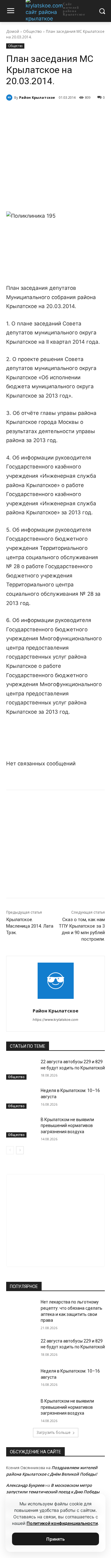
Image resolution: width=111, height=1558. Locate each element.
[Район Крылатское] (10, 97)
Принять (55, 1539)
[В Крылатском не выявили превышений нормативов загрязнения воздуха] (21, 1127)
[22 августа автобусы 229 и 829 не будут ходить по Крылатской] (21, 1069)
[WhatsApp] (60, 113)
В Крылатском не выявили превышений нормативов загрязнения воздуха (67, 1125)
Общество (32, 31)
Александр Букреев (25, 1485)
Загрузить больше (53, 1432)
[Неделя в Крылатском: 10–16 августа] (21, 1098)
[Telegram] (46, 113)
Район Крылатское (37, 97)
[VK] (32, 113)
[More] (88, 113)
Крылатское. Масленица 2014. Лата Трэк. (29, 926)
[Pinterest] (74, 113)
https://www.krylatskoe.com (55, 1019)
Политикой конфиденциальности (62, 1523)
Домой (12, 31)
